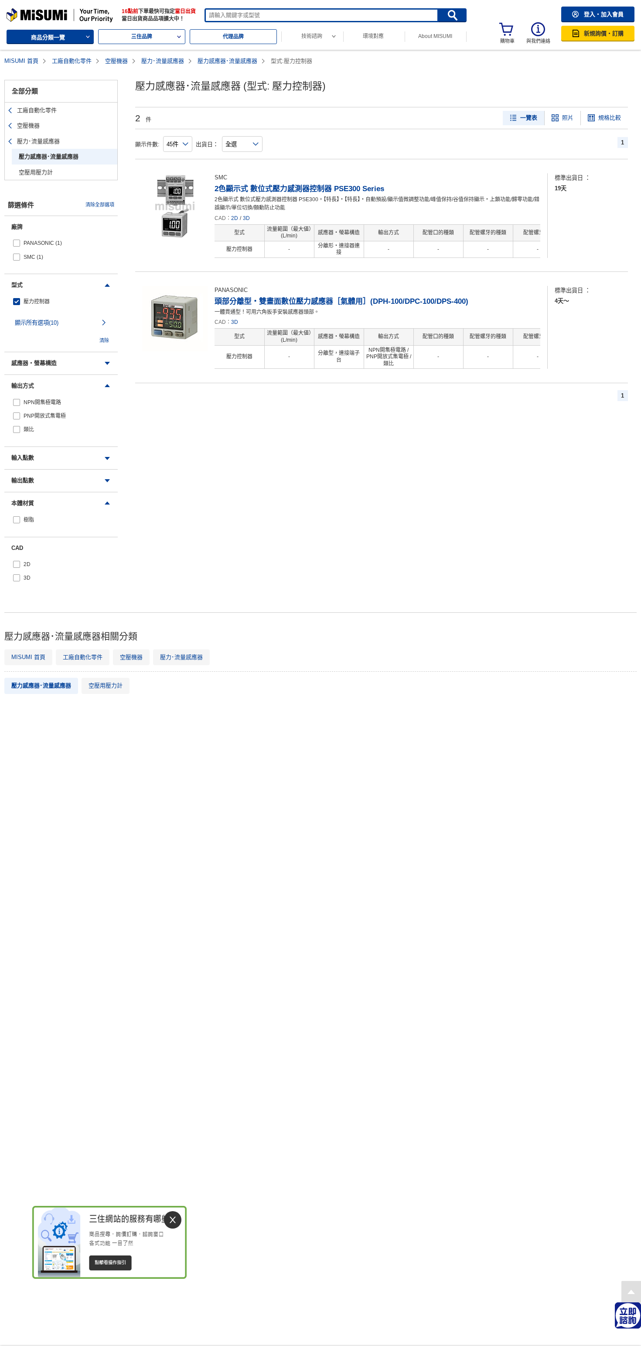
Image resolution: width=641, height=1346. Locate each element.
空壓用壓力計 (36, 172)
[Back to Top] (631, 1292)
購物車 (507, 41)
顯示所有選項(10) (36, 322)
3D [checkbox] (27, 578)
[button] (597, 14)
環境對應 (373, 36)
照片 (567, 117)
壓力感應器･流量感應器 (227, 61)
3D (246, 218)
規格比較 (609, 117)
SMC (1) (33, 257)
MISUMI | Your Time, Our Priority (44, 12)
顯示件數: (147, 144)
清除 (104, 340)
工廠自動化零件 (72, 61)
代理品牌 (233, 37)
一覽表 (528, 117)
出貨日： (207, 144)
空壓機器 (116, 61)
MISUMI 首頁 (21, 61)
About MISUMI (435, 36)
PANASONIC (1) (43, 243)
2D (234, 218)
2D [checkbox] (27, 564)
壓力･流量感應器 (162, 61)
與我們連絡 (538, 41)
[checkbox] (61, 243)
